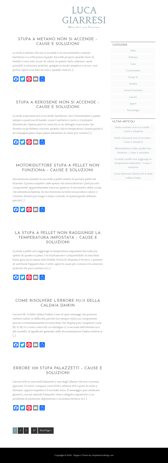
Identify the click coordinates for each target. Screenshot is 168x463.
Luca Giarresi (84, 15)
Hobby (133, 83)
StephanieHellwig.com (103, 455)
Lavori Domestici (133, 90)
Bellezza (133, 57)
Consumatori (133, 70)
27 (34, 430)
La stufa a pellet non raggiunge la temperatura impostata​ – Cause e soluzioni (58, 237)
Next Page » (46, 430)
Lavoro (133, 97)
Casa (133, 64)
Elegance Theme (81, 455)
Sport (133, 103)
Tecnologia (133, 110)
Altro (133, 50)
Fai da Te (133, 77)
